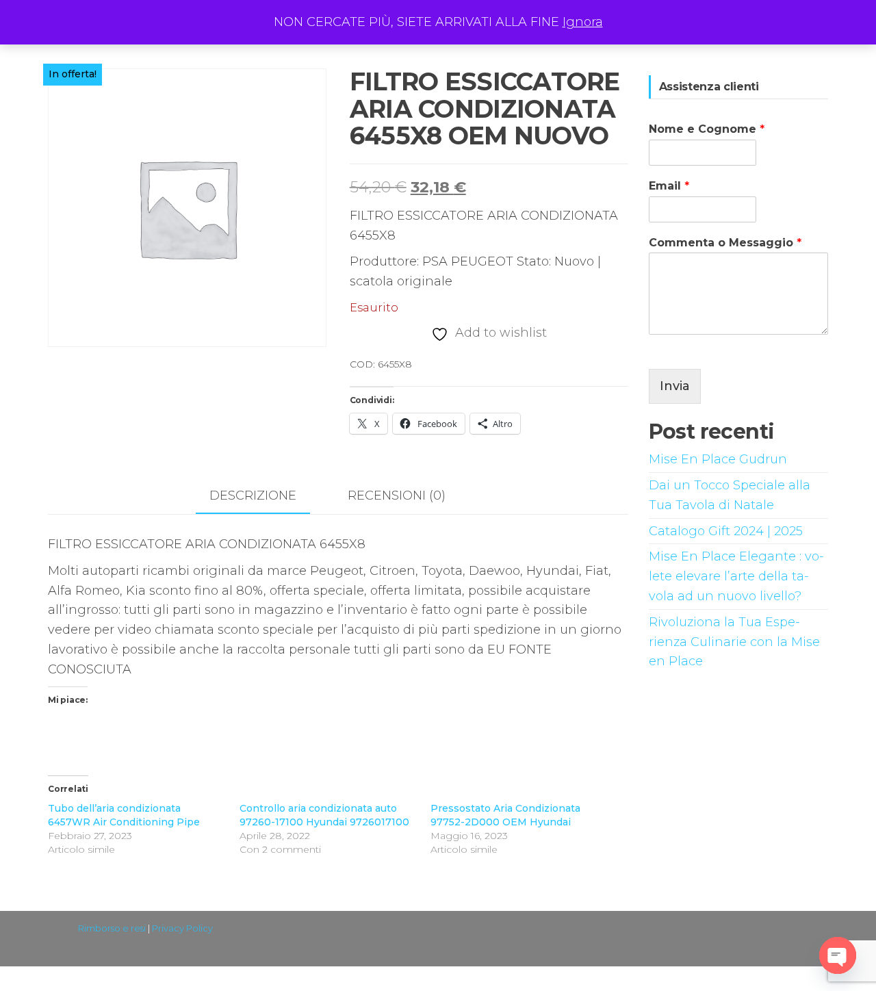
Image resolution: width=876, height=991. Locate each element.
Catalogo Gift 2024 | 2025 (726, 531)
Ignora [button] (583, 21)
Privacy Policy (182, 928)
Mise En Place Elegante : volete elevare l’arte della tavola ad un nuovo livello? (736, 576)
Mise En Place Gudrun (718, 459)
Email (669, 185)
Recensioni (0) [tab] (397, 495)
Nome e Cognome (706, 129)
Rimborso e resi (112, 928)
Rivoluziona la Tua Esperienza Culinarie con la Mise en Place (734, 642)
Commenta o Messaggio (725, 242)
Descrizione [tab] (252, 495)
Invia (675, 386)
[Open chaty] (837, 955)
